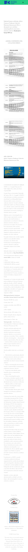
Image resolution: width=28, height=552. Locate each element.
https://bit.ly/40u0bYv (19, 253)
